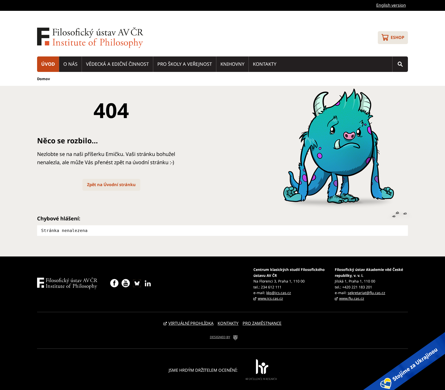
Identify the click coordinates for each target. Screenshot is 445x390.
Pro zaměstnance (262, 323)
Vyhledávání (400, 64)
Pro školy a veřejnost (184, 64)
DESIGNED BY (220, 337)
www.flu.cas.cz (351, 298)
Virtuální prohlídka (190, 323)
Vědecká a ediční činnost (117, 64)
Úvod (48, 64)
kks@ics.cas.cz (278, 292)
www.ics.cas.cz (270, 298)
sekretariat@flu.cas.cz (366, 292)
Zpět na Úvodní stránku (111, 184)
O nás (70, 64)
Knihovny (232, 64)
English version (391, 5)
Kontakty (264, 64)
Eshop (397, 37)
